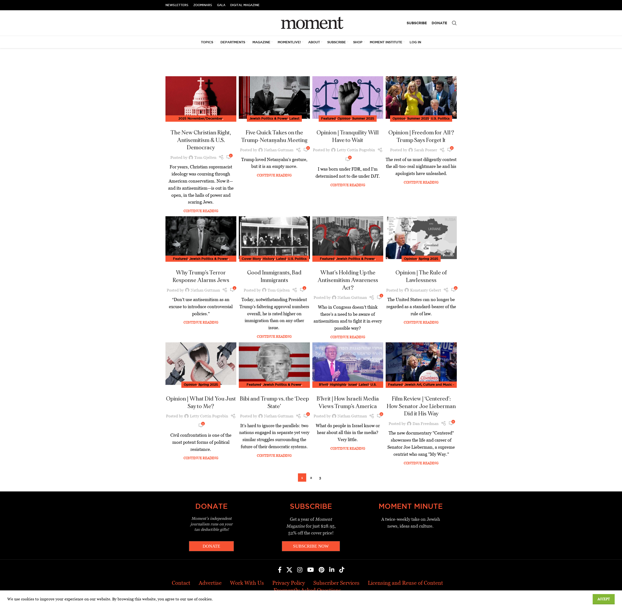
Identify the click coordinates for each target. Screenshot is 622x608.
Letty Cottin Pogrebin (356, 150)
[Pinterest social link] (321, 570)
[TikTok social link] (342, 570)
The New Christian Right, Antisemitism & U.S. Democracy (201, 140)
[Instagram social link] (300, 570)
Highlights (338, 384)
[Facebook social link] (279, 570)
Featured (328, 118)
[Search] (454, 23)
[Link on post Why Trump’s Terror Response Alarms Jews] (201, 237)
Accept (604, 599)
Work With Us (247, 583)
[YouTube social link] (310, 570)
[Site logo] (311, 22)
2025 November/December (200, 118)
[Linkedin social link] (332, 570)
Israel (352, 384)
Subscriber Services (336, 583)
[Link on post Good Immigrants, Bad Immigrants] (274, 237)
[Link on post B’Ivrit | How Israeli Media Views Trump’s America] (347, 363)
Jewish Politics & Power (268, 118)
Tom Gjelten (205, 157)
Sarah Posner (425, 150)
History (268, 258)
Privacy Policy (288, 583)
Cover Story (251, 258)
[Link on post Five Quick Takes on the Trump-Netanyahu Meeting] (274, 97)
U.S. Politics (440, 118)
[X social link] (289, 570)
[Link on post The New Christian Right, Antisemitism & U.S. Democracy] (201, 97)
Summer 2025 (363, 118)
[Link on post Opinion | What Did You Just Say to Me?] (201, 363)
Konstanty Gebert (425, 290)
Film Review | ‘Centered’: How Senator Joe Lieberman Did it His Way (421, 406)
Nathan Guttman (278, 150)
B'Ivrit (323, 384)
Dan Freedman (425, 423)
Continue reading (201, 211)
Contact (181, 583)
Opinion (344, 118)
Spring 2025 (428, 258)
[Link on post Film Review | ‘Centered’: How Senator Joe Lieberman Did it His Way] (421, 363)
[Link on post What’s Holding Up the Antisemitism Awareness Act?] (347, 237)
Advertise (210, 583)
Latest (294, 118)
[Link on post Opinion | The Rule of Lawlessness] (421, 237)
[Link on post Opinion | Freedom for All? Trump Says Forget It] (421, 97)
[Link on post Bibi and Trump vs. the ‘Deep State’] (274, 363)
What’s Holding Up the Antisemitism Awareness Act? (347, 280)
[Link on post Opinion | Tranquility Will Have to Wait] (347, 97)
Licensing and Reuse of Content (405, 583)
